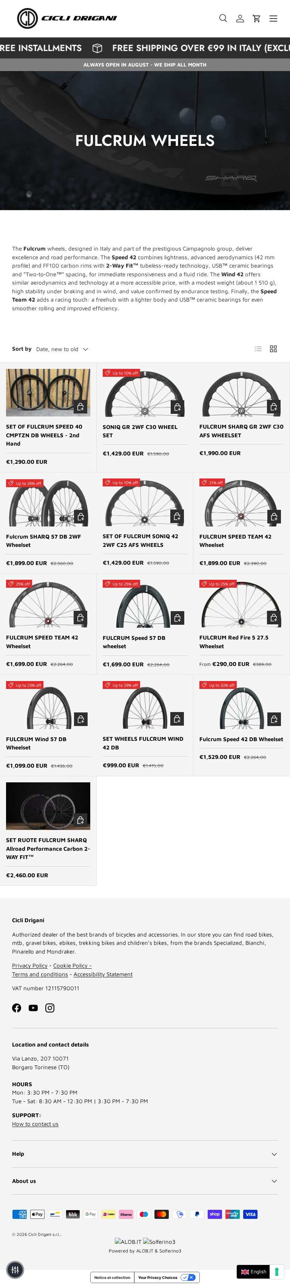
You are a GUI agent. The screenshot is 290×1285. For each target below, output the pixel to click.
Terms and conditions (40, 974)
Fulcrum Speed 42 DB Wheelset (241, 739)
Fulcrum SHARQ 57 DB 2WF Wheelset (43, 540)
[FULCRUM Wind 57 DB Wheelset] (48, 705)
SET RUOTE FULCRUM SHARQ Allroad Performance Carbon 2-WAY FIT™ (48, 848)
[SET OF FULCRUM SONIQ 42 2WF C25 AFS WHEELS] (145, 502)
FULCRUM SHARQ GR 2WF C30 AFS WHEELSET (241, 430)
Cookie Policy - (72, 965)
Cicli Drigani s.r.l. (44, 1234)
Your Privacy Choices (157, 1277)
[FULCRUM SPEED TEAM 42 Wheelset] (241, 502)
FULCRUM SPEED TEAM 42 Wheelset (235, 540)
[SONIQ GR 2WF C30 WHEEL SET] (145, 393)
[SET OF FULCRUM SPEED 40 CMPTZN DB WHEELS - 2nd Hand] (48, 392)
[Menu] (273, 18)
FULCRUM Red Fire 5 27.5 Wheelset (233, 641)
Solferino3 (170, 1251)
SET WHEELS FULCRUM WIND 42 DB (143, 743)
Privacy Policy (30, 965)
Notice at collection (112, 1277)
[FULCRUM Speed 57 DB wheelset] (145, 604)
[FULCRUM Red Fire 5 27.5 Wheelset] (241, 603)
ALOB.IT (144, 1251)
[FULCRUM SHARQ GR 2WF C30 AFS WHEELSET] (241, 392)
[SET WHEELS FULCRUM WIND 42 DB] (145, 705)
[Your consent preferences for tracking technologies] (277, 1272)
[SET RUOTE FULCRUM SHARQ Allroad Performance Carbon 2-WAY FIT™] (48, 806)
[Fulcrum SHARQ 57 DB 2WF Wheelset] (48, 502)
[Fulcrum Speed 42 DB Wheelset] (241, 705)
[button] (256, 18)
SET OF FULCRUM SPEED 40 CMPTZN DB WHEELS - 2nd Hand (44, 435)
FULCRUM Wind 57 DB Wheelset (36, 743)
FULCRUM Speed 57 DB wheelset (134, 642)
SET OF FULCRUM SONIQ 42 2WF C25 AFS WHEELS (140, 540)
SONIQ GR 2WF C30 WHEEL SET (140, 431)
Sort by (22, 348)
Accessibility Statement (103, 974)
